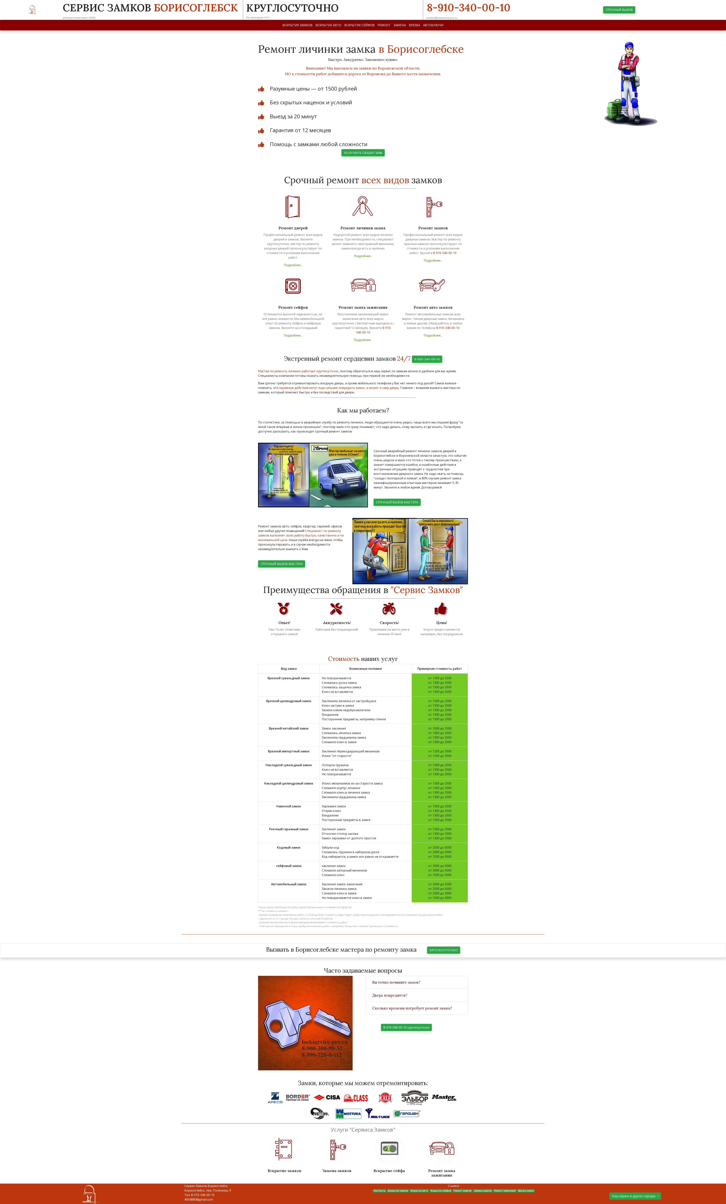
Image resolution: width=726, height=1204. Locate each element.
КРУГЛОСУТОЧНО (444, 950)
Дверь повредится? (389, 995)
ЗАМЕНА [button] (400, 25)
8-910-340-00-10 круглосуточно (406, 1027)
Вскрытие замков (398, 1190)
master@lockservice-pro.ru (441, 17)
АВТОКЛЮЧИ (433, 25)
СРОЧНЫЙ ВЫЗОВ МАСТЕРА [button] (397, 502)
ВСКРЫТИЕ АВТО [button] (328, 25)
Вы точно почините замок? (396, 982)
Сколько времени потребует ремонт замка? (412, 1008)
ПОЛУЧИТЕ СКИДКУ (363, 153)
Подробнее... (293, 265)
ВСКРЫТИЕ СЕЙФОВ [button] (359, 25)
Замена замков (483, 1190)
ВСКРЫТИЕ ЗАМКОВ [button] (297, 25)
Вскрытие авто (419, 1190)
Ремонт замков (462, 1190)
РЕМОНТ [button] (384, 25)
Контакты (379, 1190)
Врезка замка (526, 1190)
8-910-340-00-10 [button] (427, 359)
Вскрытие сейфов (441, 1190)
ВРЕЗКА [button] (414, 25)
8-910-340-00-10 (468, 7)
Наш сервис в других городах (634, 1196)
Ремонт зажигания (505, 1190)
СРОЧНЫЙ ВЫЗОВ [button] (619, 10)
